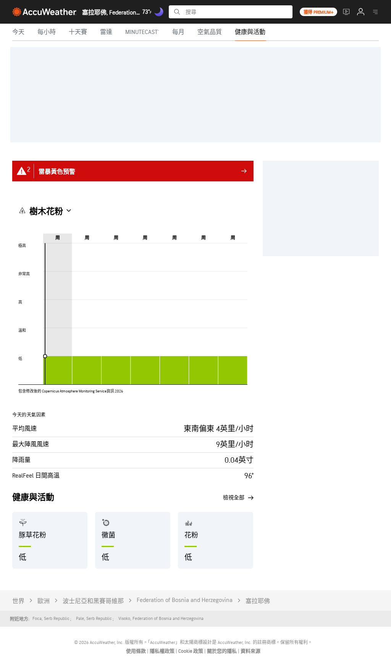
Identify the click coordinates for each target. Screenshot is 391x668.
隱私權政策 (163, 651)
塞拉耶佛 (258, 601)
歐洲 (43, 601)
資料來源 (250, 651)
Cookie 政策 (191, 651)
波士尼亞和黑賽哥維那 (93, 601)
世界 (18, 601)
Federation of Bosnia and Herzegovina (185, 600)
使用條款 (136, 651)
